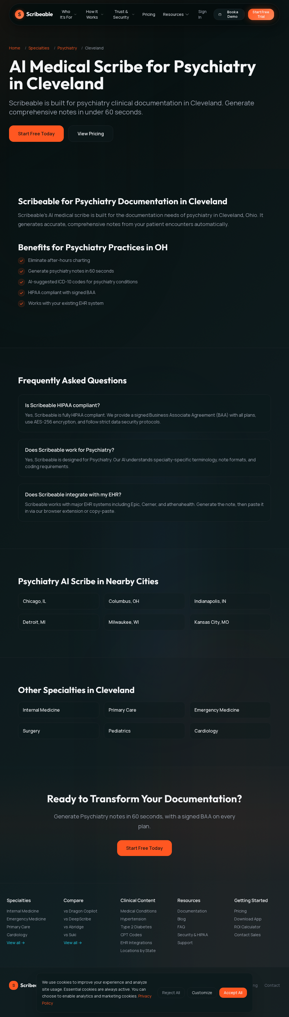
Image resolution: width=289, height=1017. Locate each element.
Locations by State (138, 950)
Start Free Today (36, 134)
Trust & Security (121, 15)
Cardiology (17, 934)
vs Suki (70, 934)
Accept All (233, 992)
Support (185, 942)
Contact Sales (247, 934)
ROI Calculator (247, 926)
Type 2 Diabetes (136, 926)
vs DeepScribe (77, 919)
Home (14, 48)
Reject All (171, 992)
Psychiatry (67, 48)
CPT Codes (131, 934)
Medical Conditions (139, 911)
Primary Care (18, 926)
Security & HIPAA (193, 934)
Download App (248, 919)
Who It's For (66, 15)
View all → (16, 942)
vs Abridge (74, 926)
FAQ (181, 926)
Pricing (149, 15)
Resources (173, 15)
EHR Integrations (136, 942)
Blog (182, 919)
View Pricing (91, 134)
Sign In (202, 15)
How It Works (92, 15)
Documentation (192, 911)
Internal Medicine (23, 911)
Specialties (39, 48)
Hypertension (133, 919)
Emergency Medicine (26, 919)
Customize (202, 992)
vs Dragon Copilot (80, 911)
